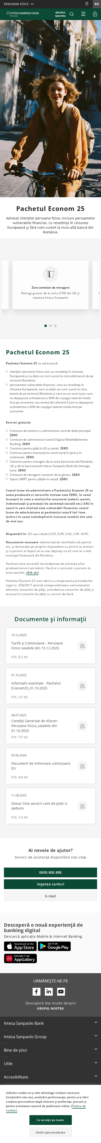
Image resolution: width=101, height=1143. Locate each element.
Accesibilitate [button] (16, 1077)
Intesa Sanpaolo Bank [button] (24, 1023)
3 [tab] (55, 326)
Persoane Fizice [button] (16, 4)
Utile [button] (8, 1063)
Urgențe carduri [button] (50, 884)
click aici (32, 572)
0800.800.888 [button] (50, 872)
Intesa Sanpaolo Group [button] (25, 1036)
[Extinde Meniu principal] (83, 14)
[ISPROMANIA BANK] (23, 14)
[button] (97, 1089)
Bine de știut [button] (15, 1050)
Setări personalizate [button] (50, 1132)
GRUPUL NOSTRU (60, 14)
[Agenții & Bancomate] (89, 4)
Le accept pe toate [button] (50, 1120)
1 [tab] (45, 326)
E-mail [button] (50, 896)
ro (97, 4)
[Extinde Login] (95, 14)
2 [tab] (50, 326)
